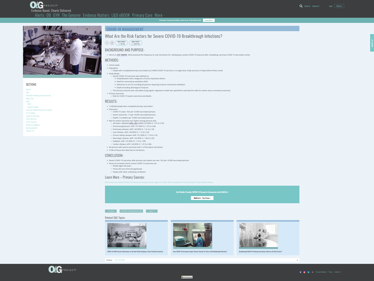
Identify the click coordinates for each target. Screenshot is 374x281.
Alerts (39, 15)
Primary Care (142, 15)
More (159, 15)
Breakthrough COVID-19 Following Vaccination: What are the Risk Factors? (260, 251)
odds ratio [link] (133, 123)
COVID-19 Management (124, 28)
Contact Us (315, 6)
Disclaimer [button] (115, 260)
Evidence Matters (96, 15)
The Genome (71, 15)
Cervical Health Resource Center (39, 110)
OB (48, 15)
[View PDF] (112, 43)
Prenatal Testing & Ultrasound (38, 95)
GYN (56, 15)
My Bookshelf (31, 128)
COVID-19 (30, 131)
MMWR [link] (124, 55)
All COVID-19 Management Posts (131, 211)
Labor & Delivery (33, 116)
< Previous (110, 211)
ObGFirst (339, 6)
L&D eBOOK (121, 15)
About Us (307, 6)
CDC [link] (119, 55)
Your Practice (31, 122)
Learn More (209, 20)
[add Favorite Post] (107, 43)
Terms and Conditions (321, 272)
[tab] (202, 260)
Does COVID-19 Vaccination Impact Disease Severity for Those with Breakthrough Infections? (200, 251)
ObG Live (29, 98)
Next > (152, 211)
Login (330, 6)
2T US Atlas (30, 113)
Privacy (330, 272)
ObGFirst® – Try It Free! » (202, 198)
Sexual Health (33, 107)
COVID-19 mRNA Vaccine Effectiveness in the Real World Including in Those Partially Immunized (135, 251)
